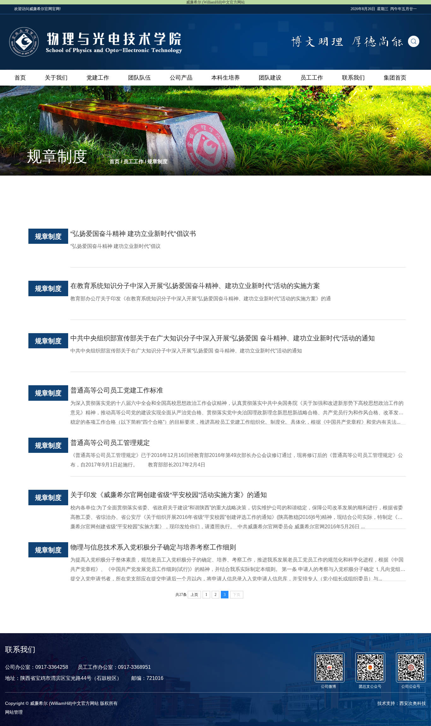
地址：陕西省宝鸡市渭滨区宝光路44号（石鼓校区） (63, 678)
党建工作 (97, 78)
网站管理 (14, 712)
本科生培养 (225, 78)
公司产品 (181, 78)
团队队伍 (139, 78)
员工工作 (311, 78)
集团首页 (395, 78)
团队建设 (270, 78)
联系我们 (353, 78)
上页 (194, 594)
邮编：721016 (147, 678)
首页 (20, 78)
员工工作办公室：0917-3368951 (114, 667)
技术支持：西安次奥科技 (401, 703)
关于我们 (56, 78)
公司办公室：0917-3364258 (36, 667)
